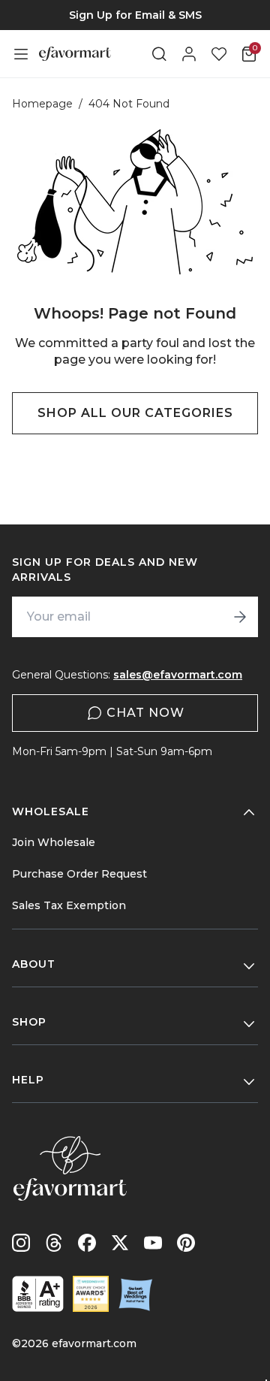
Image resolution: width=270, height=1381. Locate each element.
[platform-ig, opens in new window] (21, 1243)
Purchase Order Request (79, 874)
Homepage (42, 103)
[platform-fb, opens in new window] (87, 1243)
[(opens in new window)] (38, 1294)
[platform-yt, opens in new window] (153, 1243)
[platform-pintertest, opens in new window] (186, 1243)
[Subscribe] (240, 617)
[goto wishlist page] (219, 54)
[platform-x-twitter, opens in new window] (120, 1243)
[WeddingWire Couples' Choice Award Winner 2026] (91, 1294)
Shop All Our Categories (135, 413)
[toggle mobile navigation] (21, 54)
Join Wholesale (53, 842)
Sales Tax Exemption (69, 905)
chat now (145, 713)
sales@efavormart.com (177, 674)
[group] (135, 15)
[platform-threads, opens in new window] (54, 1243)
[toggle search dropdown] (159, 54)
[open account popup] (189, 54)
